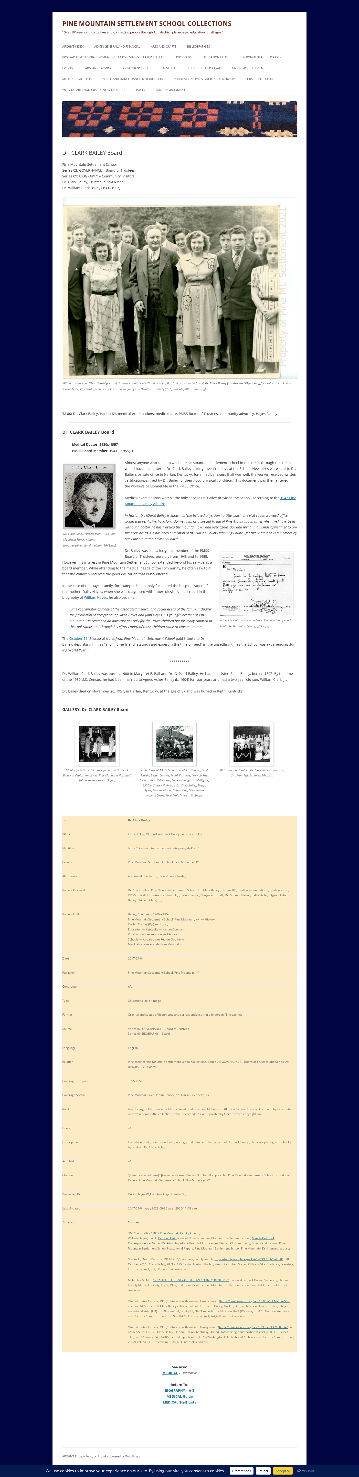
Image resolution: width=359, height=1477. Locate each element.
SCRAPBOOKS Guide (259, 79)
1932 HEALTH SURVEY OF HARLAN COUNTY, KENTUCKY (191, 1280)
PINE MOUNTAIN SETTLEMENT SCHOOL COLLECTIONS (146, 23)
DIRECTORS (184, 57)
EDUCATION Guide (215, 57)
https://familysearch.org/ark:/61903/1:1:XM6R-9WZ (253, 1327)
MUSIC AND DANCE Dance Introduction (133, 79)
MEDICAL (170, 1373)
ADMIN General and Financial (117, 46)
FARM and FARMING (98, 68)
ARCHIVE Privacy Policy (77, 1456)
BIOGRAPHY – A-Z (179, 1390)
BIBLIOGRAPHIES (198, 46)
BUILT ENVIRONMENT (170, 90)
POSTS (140, 90)
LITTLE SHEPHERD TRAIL (204, 68)
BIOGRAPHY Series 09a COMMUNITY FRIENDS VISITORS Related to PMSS (113, 57)
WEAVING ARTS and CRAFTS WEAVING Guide (93, 90)
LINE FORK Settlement (248, 68)
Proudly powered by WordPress (119, 1456)
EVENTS (67, 68)
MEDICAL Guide (180, 1396)
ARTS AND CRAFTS (163, 46)
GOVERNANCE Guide (137, 68)
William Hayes (95, 597)
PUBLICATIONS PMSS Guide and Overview (204, 79)
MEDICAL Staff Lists (77, 79)
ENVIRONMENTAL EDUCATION (261, 57)
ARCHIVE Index (73, 46)
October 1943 (80, 638)
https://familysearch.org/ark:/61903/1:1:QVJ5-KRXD (249, 1259)
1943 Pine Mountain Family (171, 1233)
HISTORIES (170, 68)
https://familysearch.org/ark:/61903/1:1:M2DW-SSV (255, 1301)
